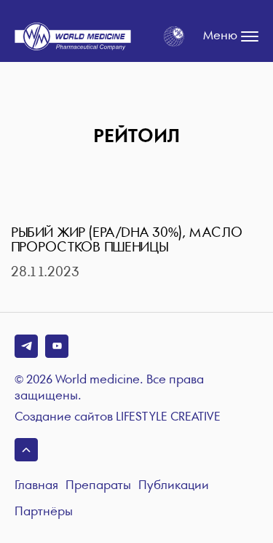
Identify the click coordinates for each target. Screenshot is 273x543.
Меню (220, 36)
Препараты (98, 486)
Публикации (173, 486)
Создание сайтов (118, 417)
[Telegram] (26, 346)
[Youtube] (56, 346)
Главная (36, 486)
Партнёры (44, 512)
